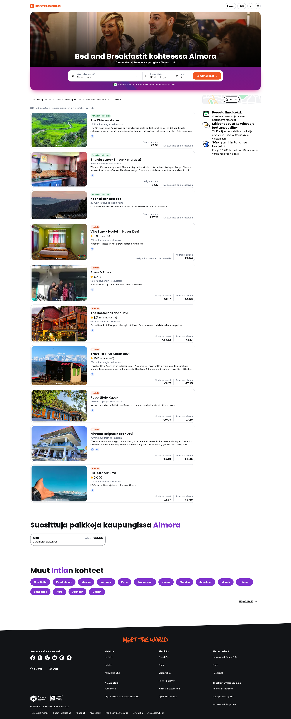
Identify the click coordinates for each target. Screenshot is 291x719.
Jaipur (166, 582)
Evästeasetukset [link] (155, 713)
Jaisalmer (205, 582)
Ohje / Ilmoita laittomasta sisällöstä (122, 696)
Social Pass (164, 657)
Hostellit (109, 657)
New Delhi (40, 582)
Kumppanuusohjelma (223, 696)
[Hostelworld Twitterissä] (40, 657)
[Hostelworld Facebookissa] (32, 657)
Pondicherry (64, 582)
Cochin (96, 591)
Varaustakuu (165, 673)
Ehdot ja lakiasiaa (62, 713)
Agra (59, 591)
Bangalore (40, 591)
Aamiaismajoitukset (101, 116)
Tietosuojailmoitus (39, 713)
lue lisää (93, 108)
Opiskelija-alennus (168, 696)
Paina (215, 665)
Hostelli (95, 227)
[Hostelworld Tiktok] (69, 657)
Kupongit (80, 713)
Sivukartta (138, 713)
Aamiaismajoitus (112, 673)
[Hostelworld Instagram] (47, 657)
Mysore (86, 582)
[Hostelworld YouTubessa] (54, 657)
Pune (124, 582)
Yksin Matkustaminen (169, 688)
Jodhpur (77, 591)
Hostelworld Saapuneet (225, 704)
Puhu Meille (110, 688)
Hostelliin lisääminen (223, 688)
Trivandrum (144, 582)
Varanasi (106, 582)
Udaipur (245, 582)
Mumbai (185, 582)
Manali (225, 582)
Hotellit (108, 665)
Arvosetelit (95, 713)
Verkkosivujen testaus (116, 713)
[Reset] (137, 76)
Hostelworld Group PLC (225, 657)
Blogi (161, 665)
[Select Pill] (250, 6)
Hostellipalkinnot (167, 680)
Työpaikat (218, 673)
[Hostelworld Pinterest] (61, 657)
